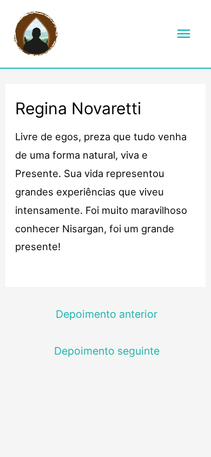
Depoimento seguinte (107, 350)
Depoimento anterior (106, 314)
